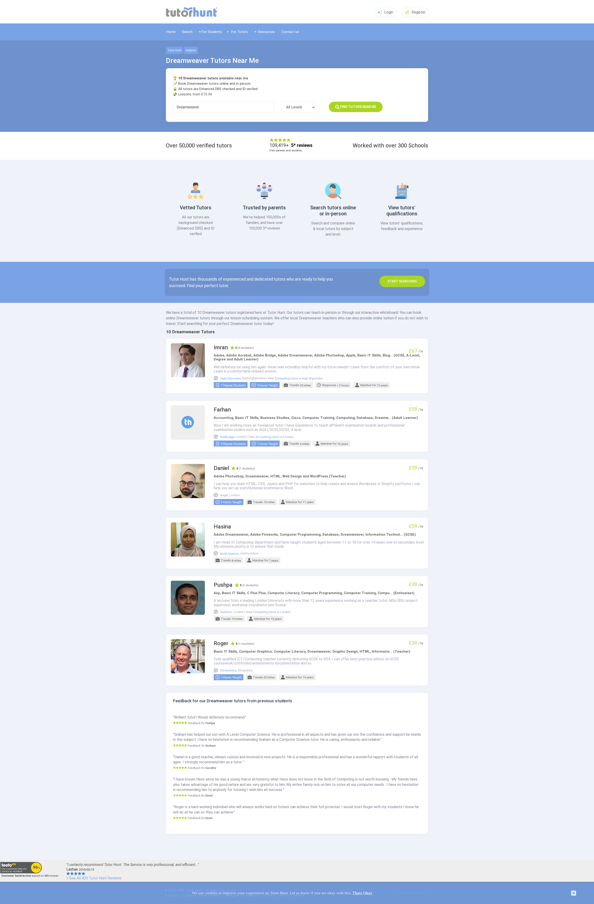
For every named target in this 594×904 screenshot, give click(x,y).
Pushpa (223, 585)
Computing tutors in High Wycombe (299, 378)
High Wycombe (230, 378)
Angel (224, 495)
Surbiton (226, 612)
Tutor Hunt (174, 50)
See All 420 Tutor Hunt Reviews (95, 878)
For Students (212, 32)
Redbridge (227, 437)
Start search (402, 281)
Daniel (221, 468)
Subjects (191, 50)
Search (187, 32)
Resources (266, 32)
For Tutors (239, 32)
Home (171, 32)
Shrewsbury (228, 670)
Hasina (222, 527)
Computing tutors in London (272, 612)
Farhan (222, 410)
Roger (221, 643)
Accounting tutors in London (274, 437)
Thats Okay (362, 893)
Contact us (290, 32)
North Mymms (229, 553)
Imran (221, 347)
